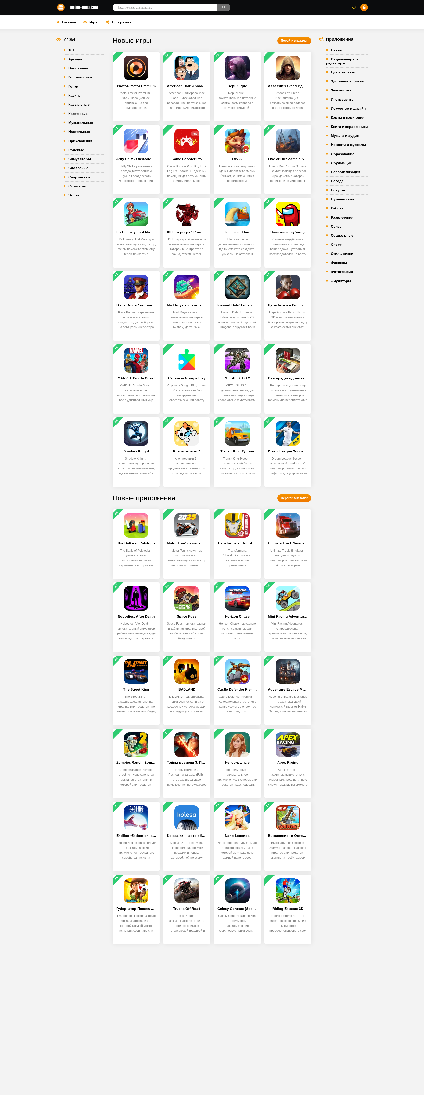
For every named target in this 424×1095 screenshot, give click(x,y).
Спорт (336, 244)
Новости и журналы (348, 145)
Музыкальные (80, 123)
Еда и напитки (343, 72)
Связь (336, 226)
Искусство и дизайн (348, 108)
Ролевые (76, 150)
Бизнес (337, 50)
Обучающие (341, 163)
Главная (69, 22)
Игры (93, 22)
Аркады (75, 59)
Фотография (342, 272)
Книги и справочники (349, 127)
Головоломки (80, 77)
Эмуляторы (341, 281)
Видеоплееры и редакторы (342, 61)
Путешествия (342, 199)
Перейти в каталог (294, 40)
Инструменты (342, 99)
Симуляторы (79, 159)
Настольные (79, 132)
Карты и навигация (347, 117)
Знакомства (341, 90)
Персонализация (345, 172)
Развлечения (342, 217)
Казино (74, 95)
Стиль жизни (342, 254)
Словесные (78, 168)
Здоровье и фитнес (348, 81)
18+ (71, 50)
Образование (342, 154)
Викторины (78, 68)
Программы (122, 22)
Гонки (73, 86)
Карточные (78, 114)
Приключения (80, 141)
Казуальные (79, 104)
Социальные (342, 235)
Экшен (74, 195)
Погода (337, 181)
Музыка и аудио (345, 136)
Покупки (338, 190)
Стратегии (77, 186)
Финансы (339, 263)
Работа (337, 208)
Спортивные (79, 177)
